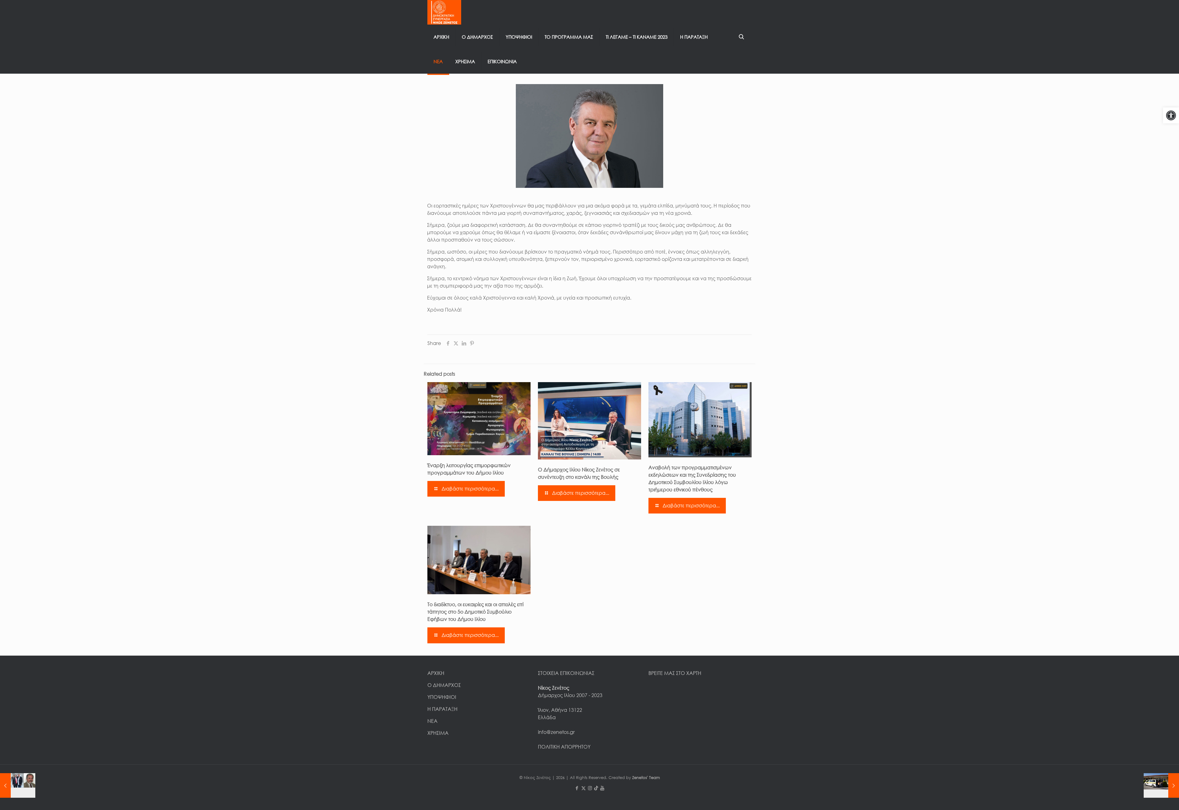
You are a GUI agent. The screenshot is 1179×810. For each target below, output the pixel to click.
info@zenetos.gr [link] (556, 732)
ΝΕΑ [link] (432, 721)
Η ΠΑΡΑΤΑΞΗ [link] (442, 709)
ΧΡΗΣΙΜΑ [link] (438, 733)
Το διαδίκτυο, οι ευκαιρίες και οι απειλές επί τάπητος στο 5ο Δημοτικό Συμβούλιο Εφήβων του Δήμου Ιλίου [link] (475, 611)
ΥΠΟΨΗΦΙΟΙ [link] (441, 697)
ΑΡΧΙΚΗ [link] (435, 673)
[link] (1171, 115)
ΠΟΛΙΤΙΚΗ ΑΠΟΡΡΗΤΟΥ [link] (564, 747)
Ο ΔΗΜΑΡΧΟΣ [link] (444, 685)
